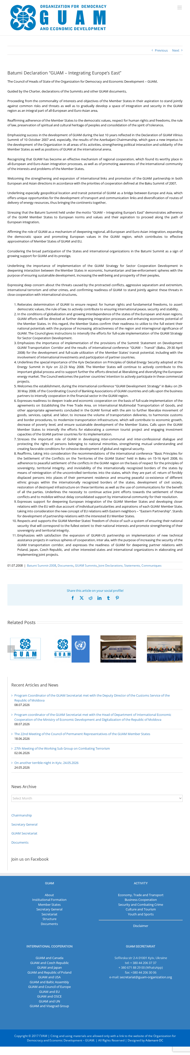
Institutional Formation (49, 899)
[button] (11, 649)
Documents (65, 565)
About (49, 895)
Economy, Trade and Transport (141, 895)
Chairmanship (21, 815)
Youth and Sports (141, 914)
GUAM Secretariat (24, 833)
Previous (161, 50)
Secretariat (49, 914)
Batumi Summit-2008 (41, 565)
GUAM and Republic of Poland (49, 972)
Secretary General (24, 824)
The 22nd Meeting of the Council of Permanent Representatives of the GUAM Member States (82, 734)
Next (175, 50)
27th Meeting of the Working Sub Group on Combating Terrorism (62, 748)
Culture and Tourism (141, 909)
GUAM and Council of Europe (49, 986)
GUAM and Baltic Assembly (49, 982)
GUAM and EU (49, 991)
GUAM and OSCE (49, 996)
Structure (49, 919)
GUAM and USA (49, 977)
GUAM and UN (49, 1001)
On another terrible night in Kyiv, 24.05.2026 (46, 762)
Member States (49, 904)
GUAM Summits (86, 565)
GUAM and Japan (49, 967)
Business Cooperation (141, 899)
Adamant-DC (154, 1040)
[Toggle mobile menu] (180, 7)
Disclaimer (140, 926)
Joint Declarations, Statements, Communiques (130, 565)
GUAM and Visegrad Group (49, 1006)
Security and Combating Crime (140, 904)
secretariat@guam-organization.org (146, 977)
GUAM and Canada (49, 958)
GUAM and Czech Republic (49, 963)
